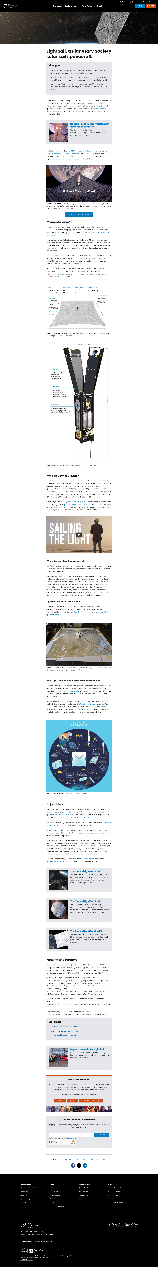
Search (153, 2)
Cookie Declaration (26, 1259)
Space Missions (26, 1191)
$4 (60, 1101)
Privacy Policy (72, 1138)
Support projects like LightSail (87, 1049)
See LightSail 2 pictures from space (64, 1035)
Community (126, 2)
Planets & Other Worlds (29, 1188)
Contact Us (38, 1241)
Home (67, 1159)
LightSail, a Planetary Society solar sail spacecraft (87, 1159)
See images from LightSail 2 (79, 215)
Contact (82, 1199)
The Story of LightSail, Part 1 (85, 871)
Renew (145, 2)
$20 (85, 1101)
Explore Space (72, 6)
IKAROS (56, 830)
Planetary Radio (56, 1191)
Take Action (87, 6)
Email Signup (83, 1191)
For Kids (23, 1202)
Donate (150, 6)
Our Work (57, 6)
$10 (72, 1101)
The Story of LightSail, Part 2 (86, 901)
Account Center (26, 1241)
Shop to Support (114, 1195)
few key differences (86, 859)
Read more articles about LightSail (64, 1027)
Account (137, 2)
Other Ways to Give (115, 1202)
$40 (97, 1101)
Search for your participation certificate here (74, 159)
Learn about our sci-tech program (64, 1031)
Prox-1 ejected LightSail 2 (77, 502)
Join (140, 6)
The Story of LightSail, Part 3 (86, 931)
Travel (110, 1199)
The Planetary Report (57, 1206)
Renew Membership (115, 1188)
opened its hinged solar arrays (75, 504)
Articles (52, 1188)
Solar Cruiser (90, 704)
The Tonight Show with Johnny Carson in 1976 (78, 817)
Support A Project (114, 1191)
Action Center (84, 1188)
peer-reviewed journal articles (67, 691)
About (99, 6)
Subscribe (101, 1135)
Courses (53, 1202)
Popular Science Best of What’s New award (64, 153)
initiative (62, 274)
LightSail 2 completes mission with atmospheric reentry (89, 125)
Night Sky (23, 1195)
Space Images (55, 1195)
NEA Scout (81, 704)
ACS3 (102, 704)
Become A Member (86, 1195)
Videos (52, 1199)
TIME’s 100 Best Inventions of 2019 (84, 151)
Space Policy (25, 1199)
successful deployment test (57, 861)
